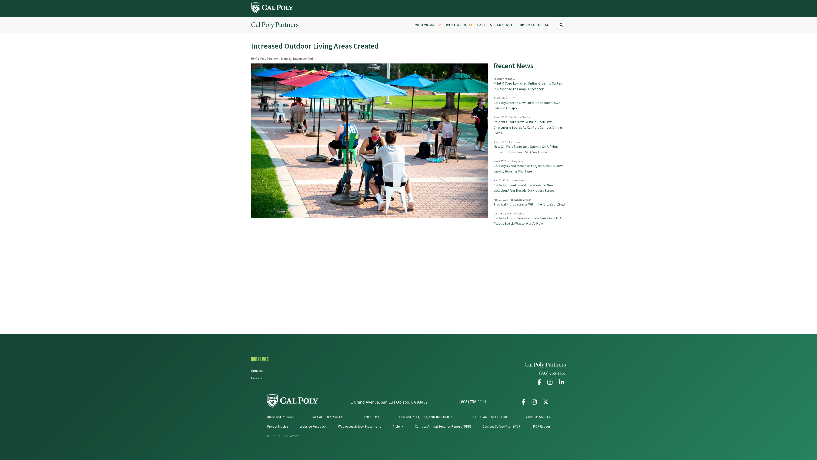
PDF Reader (541, 426)
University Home (281, 417)
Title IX (397, 426)
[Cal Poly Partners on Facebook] (539, 382)
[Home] (272, 12)
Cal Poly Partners (275, 25)
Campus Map (372, 417)
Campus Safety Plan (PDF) (502, 426)
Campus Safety (538, 417)
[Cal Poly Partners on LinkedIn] (560, 382)
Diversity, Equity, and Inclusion (426, 417)
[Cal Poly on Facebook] (523, 402)
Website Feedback (313, 426)
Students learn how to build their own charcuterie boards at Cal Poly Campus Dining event (528, 127)
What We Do (457, 25)
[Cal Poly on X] (545, 402)
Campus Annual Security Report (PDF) (443, 426)
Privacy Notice (277, 426)
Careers (484, 25)
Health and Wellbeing (489, 417)
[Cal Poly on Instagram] (534, 402)
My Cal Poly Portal (328, 417)
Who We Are (426, 25)
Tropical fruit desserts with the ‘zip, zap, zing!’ (529, 204)
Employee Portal (533, 25)
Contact (505, 25)
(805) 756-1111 (472, 402)
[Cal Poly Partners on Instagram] (550, 382)
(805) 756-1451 (552, 373)
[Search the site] (561, 25)
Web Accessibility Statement (359, 426)
